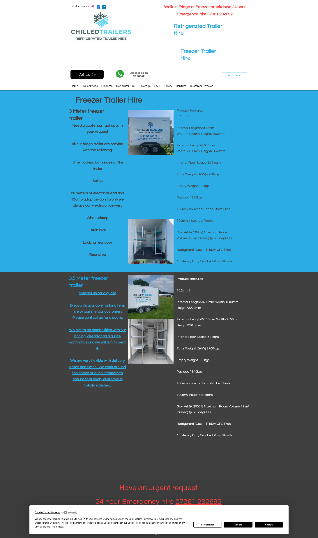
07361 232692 (220, 14)
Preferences (207, 524)
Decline (238, 524)
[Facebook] (98, 7)
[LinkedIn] (104, 7)
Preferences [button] (57, 526)
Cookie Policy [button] (134, 523)
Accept (269, 524)
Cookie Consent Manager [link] (47, 512)
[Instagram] (93, 7)
